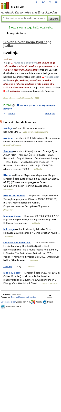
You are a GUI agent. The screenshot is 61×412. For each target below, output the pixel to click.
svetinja (8, 138)
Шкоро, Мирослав (14, 195)
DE (43, 2)
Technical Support (18, 297)
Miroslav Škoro (12, 216)
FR (56, 2)
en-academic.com (13, 5)
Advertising (31, 297)
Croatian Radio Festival (16, 242)
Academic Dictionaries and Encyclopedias (29, 12)
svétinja (8, 128)
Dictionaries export (8, 302)
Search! (53, 18)
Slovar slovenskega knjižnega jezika (31, 27)
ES (50, 2)
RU (37, 2)
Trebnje (7, 266)
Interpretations (16, 33)
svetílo (11, 113)
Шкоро (7, 175)
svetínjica (50, 113)
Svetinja (8, 151)
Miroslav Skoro (12, 272)
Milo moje (9, 229)
